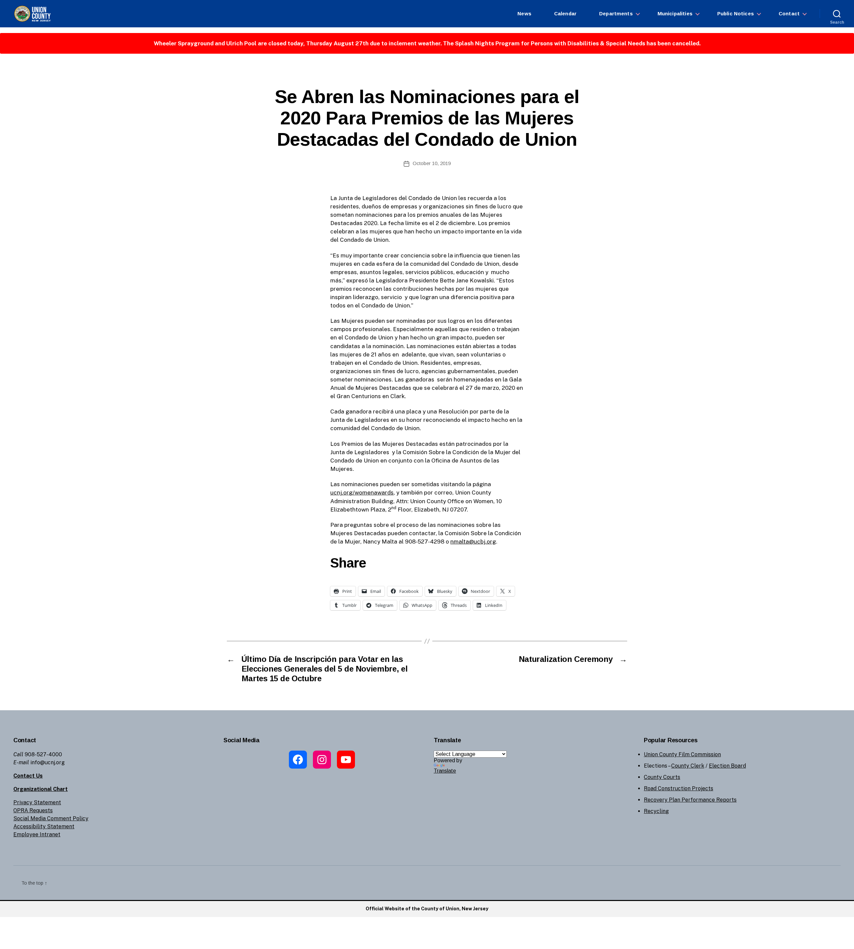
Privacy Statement (37, 802)
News (524, 13)
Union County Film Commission (682, 754)
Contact (789, 13)
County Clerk (687, 766)
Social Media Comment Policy (50, 818)
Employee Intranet (36, 834)
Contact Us (28, 776)
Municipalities (675, 13)
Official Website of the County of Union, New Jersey (427, 908)
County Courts (662, 777)
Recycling (656, 811)
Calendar (565, 13)
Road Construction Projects (678, 788)
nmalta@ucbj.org (473, 541)
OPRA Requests (33, 810)
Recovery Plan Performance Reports (690, 800)
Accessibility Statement (43, 826)
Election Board (727, 766)
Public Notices (735, 13)
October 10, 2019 (432, 163)
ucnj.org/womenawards (362, 492)
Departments (616, 13)
